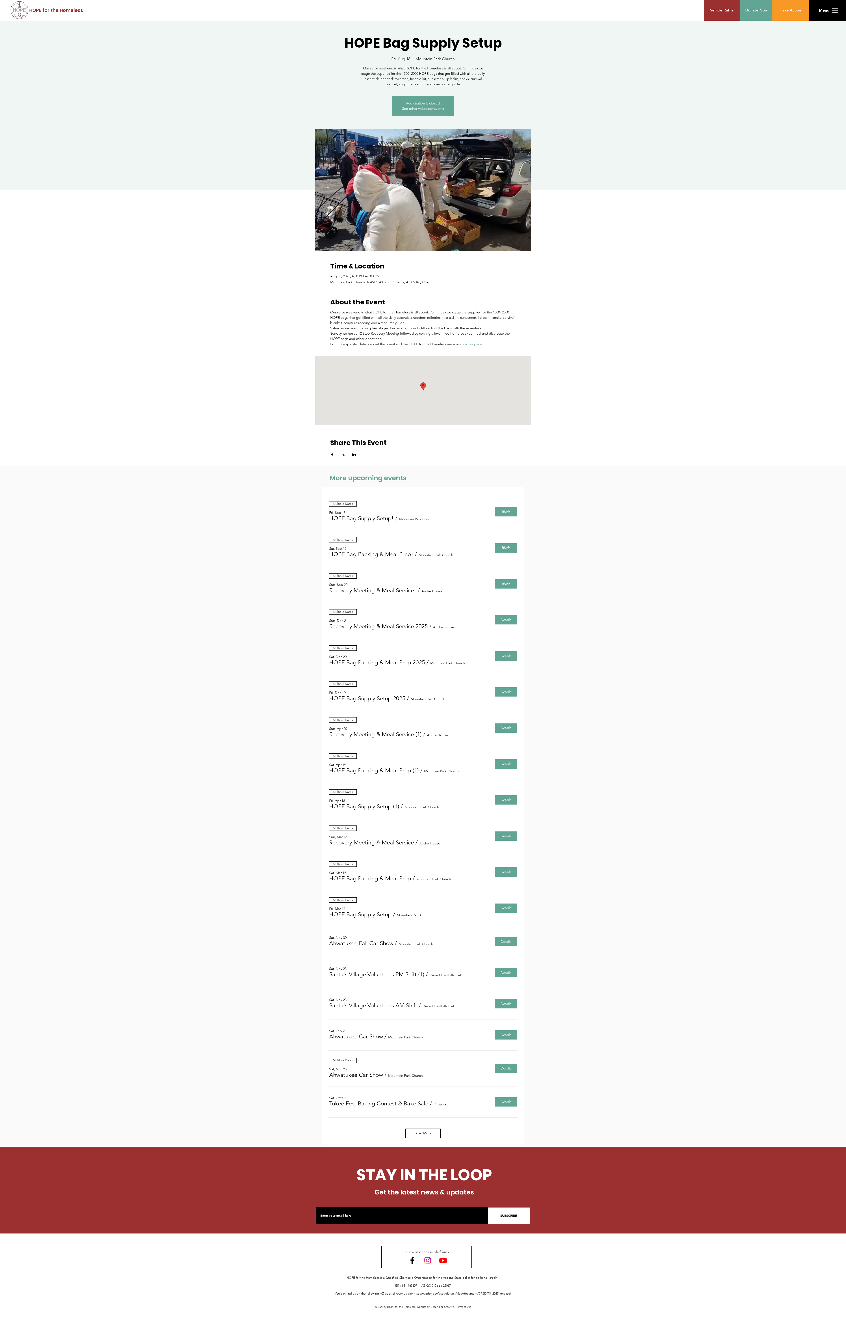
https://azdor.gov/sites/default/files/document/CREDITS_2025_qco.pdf (462, 1293)
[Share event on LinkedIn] (354, 454)
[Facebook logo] (412, 1260)
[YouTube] (443, 1260)
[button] (824, 10)
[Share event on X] (343, 454)
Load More (423, 1133)
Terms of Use (463, 1306)
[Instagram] (427, 1260)
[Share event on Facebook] (332, 454)
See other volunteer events (423, 108)
